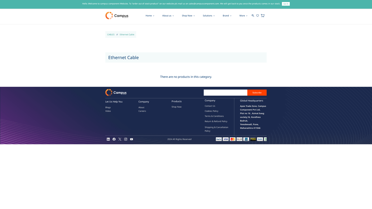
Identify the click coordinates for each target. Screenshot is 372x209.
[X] (120, 139)
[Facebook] (114, 139)
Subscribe (257, 92)
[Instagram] (126, 139)
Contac (208, 106)
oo (207, 111)
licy (216, 111)
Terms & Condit (212, 116)
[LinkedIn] (108, 139)
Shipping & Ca (212, 127)
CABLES (111, 34)
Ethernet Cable (127, 34)
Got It (285, 3)
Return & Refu (212, 121)
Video (108, 111)
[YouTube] (131, 139)
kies (210, 111)
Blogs (108, 107)
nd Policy (223, 121)
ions (222, 116)
